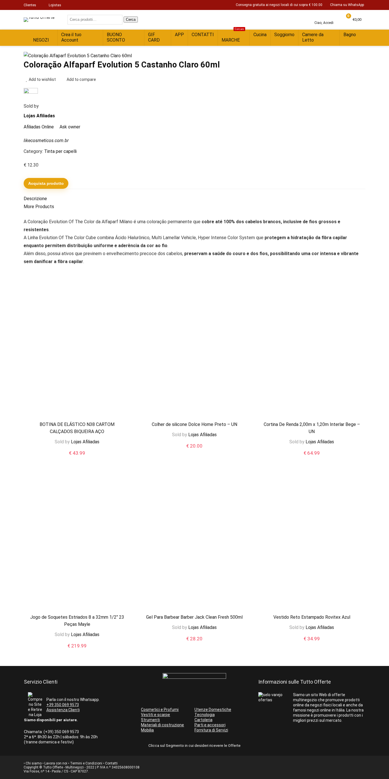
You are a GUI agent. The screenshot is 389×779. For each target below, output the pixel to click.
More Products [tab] (39, 206)
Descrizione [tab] (35, 198)
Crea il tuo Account (71, 37)
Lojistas (55, 5)
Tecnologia (205, 714)
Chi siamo (34, 763)
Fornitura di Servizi (211, 730)
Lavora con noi (55, 763)
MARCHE (233, 36)
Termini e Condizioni (86, 763)
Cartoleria (203, 720)
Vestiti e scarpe (155, 714)
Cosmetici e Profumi (160, 709)
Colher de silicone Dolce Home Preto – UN (194, 424)
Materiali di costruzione (162, 725)
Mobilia (147, 730)
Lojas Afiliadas (39, 115)
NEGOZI (41, 40)
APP (179, 34)
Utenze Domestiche (213, 709)
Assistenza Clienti (63, 710)
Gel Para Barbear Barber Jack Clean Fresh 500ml (194, 617)
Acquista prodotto (46, 183)
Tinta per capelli (60, 151)
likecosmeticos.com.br (46, 140)
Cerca (131, 19)
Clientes (30, 5)
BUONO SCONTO (116, 37)
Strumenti (150, 720)
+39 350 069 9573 (62, 704)
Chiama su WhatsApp (347, 5)
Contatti (111, 763)
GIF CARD (154, 37)
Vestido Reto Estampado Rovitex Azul (311, 617)
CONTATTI (203, 34)
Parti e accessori (210, 725)
